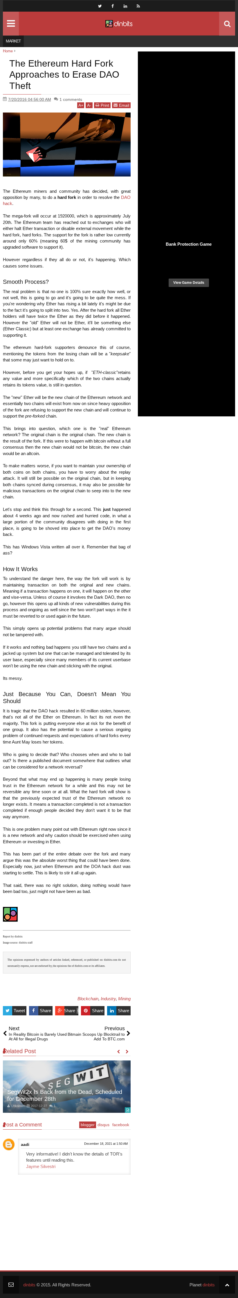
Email (124, 105)
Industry (108, 998)
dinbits (29, 1284)
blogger (88, 1124)
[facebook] (112, 6)
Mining (124, 998)
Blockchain (87, 998)
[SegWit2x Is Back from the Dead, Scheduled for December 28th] (67, 1086)
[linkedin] (125, 6)
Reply (17, 1161)
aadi (25, 1144)
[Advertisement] (186, 346)
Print (105, 105)
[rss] (138, 6)
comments (70, 99)
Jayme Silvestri (40, 1166)
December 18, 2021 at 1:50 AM (106, 1143)
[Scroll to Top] (227, 1285)
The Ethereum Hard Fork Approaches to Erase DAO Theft (64, 74)
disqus (103, 1124)
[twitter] (100, 6)
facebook (120, 1124)
